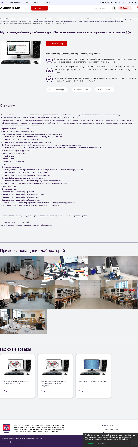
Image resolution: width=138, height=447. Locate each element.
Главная (3, 19)
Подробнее (101, 443)
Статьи (35, 2)
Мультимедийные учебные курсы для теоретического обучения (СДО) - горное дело (58, 21)
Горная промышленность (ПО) (98, 19)
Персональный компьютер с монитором (92, 381)
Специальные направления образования (39, 19)
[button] (56, 43)
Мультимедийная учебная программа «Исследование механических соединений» (53, 383)
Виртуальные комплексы (15, 19)
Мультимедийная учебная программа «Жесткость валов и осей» (16, 382)
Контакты (46, 2)
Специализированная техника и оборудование (71, 19)
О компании (15, 2)
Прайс (26, 2)
